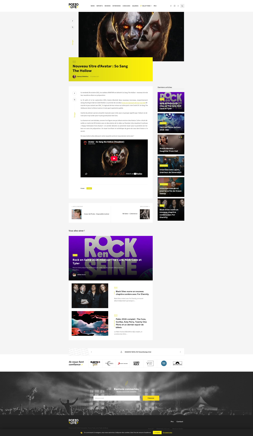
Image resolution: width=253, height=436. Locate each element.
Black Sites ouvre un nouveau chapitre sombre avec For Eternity (132, 292)
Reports (100, 6)
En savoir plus (167, 432)
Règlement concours (163, 429)
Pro (155, 6)
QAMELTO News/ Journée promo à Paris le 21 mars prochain (136, 352)
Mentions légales (177, 429)
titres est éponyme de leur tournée (133, 103)
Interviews (116, 6)
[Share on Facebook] (72, 21)
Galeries (135, 6)
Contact (180, 422)
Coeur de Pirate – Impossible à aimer (96, 214)
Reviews (107, 6)
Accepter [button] (157, 432)
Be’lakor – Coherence (130, 214)
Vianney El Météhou (82, 76)
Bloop (106, 428)
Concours (126, 6)
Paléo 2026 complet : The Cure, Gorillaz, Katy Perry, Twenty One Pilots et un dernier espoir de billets (131, 323)
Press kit (151, 429)
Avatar (89, 188)
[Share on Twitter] (72, 27)
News (93, 6)
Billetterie (146, 6)
